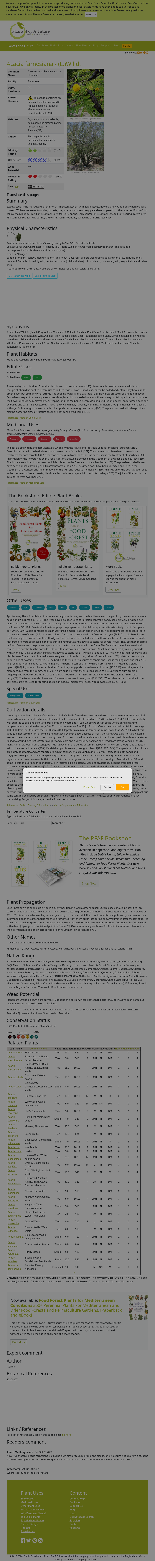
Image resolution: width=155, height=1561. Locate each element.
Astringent (14, 439)
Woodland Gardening (33, 1509)
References (12, 417)
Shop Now (113, 589)
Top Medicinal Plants (32, 1520)
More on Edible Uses (30, 417)
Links (73, 1513)
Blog (116, 45)
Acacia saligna (15, 1236)
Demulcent (29, 439)
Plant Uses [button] (82, 45)
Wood (109, 607)
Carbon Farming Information (34, 805)
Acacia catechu (16, 1077)
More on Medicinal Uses (32, 482)
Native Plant (57, 45)
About (69, 45)
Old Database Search (82, 1516)
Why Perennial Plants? (33, 1513)
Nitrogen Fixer (15, 695)
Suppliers (106, 45)
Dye (25, 607)
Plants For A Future (20, 46)
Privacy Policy (90, 787)
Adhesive (13, 607)
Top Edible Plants (30, 1516)
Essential (38, 607)
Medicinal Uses (29, 1502)
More (16, 589)
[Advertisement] (138, 120)
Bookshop (75, 1502)
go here (66, 1434)
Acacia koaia (14, 1151)
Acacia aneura (15, 1052)
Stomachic (74, 439)
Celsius (11, 823)
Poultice (59, 439)
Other (137, 1048)
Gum (26, 377)
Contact (74, 1524)
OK (122, 787)
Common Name (38, 1048)
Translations (28, 1531)
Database (42, 45)
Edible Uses (27, 1498)
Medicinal (128, 1048)
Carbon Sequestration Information (71, 805)
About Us (75, 1527)
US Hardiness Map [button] (45, 275)
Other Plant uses (30, 1506)
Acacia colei (14, 1086)
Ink (73, 607)
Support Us (76, 1506)
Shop (96, 45)
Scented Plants (33, 695)
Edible (118, 1048)
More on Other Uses (30, 702)
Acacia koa (14, 1147)
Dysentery (44, 439)
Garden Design (29, 1524)
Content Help (77, 1498)
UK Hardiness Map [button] (19, 275)
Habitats (25, 1527)
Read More (18, 1342)
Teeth (97, 607)
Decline (107, 787)
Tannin (84, 607)
